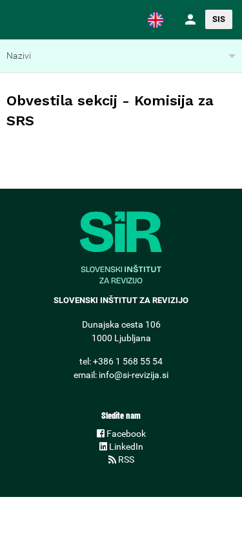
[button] (155, 19)
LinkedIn (125, 446)
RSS (125, 459)
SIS (218, 19)
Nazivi (18, 55)
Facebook (125, 433)
